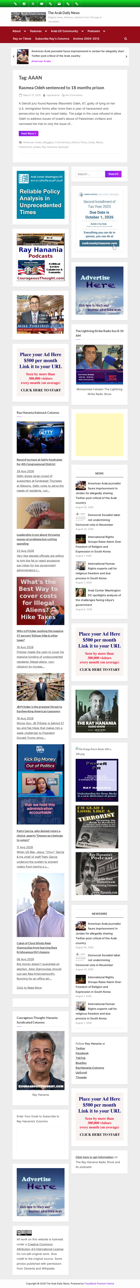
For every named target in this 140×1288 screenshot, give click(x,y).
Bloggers (48, 142)
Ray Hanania (49, 146)
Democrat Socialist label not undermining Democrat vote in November (98, 519)
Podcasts (94, 31)
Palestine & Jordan (30, 146)
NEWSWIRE (99, 913)
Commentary (62, 142)
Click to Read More (29, 987)
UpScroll (81, 1072)
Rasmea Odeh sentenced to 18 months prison (61, 87)
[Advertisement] (99, 434)
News (99, 142)
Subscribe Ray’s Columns (52, 38)
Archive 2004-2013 (86, 38)
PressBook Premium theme (99, 1283)
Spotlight (63, 146)
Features (36, 31)
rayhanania (53, 95)
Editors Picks (79, 142)
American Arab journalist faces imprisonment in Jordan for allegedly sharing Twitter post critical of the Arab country (79, 53)
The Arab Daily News (64, 13)
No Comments (74, 95)
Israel (91, 142)
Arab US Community (64, 31)
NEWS (99, 473)
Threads (81, 1077)
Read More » (29, 134)
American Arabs (41, 61)
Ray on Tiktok (22, 38)
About (16, 31)
